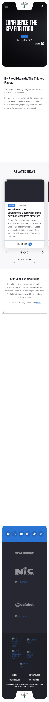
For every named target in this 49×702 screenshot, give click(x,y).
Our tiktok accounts (34, 534)
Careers (14, 675)
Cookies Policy (15, 680)
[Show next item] (42, 252)
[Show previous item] (6, 252)
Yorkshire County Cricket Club (24, 5)
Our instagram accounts (27, 534)
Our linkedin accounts (41, 534)
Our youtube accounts (21, 534)
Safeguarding (34, 680)
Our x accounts (14, 534)
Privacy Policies (34, 675)
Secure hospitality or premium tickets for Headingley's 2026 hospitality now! (24, 138)
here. (38, 302)
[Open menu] (6, 6)
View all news (24, 260)
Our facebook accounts (8, 534)
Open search (42, 6)
